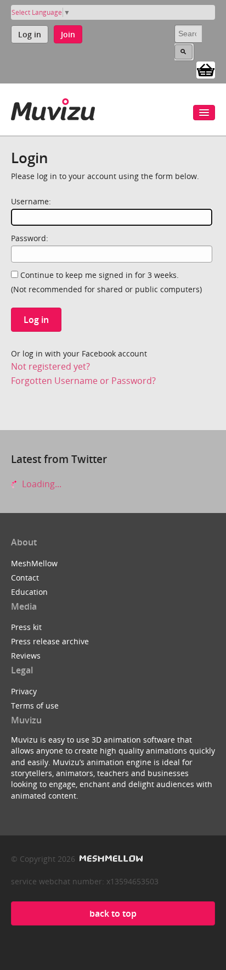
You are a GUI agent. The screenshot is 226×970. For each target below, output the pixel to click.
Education (29, 592)
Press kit (26, 627)
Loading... (40, 484)
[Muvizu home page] (53, 107)
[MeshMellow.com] (110, 859)
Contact (25, 577)
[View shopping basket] (205, 69)
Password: (29, 238)
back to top (113, 913)
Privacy (24, 691)
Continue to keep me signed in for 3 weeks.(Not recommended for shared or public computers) (106, 282)
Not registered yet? (50, 366)
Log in (29, 34)
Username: (31, 201)
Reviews (26, 655)
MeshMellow (34, 563)
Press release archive (50, 641)
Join (68, 34)
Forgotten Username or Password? (83, 381)
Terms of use (35, 705)
